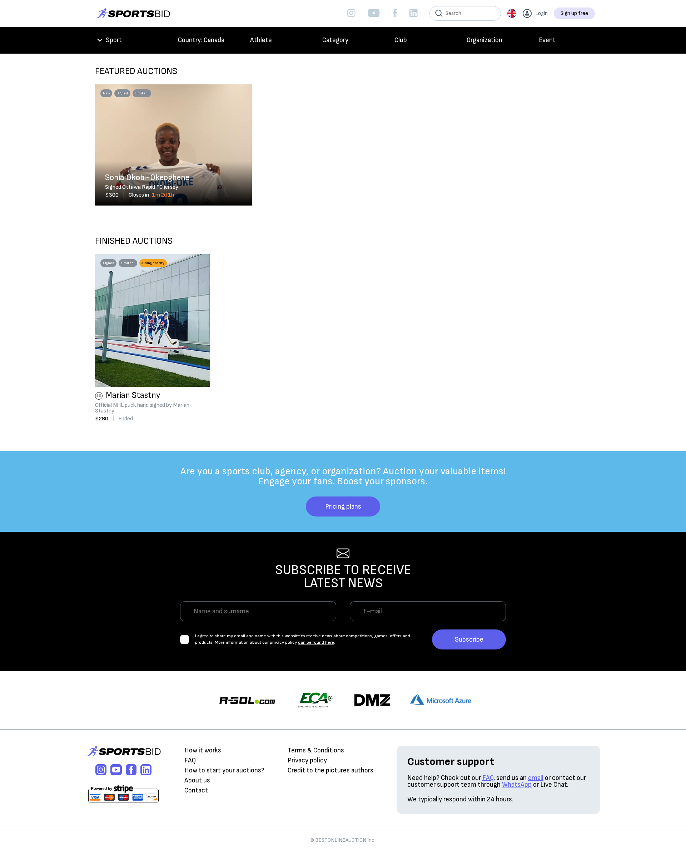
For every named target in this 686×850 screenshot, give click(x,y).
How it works (202, 750)
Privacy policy (307, 760)
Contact (196, 790)
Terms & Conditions (316, 750)
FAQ (190, 760)
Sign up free (574, 13)
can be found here (316, 642)
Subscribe (469, 640)
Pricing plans (343, 507)
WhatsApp (517, 785)
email (535, 778)
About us (197, 780)
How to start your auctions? (224, 770)
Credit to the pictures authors (330, 770)
